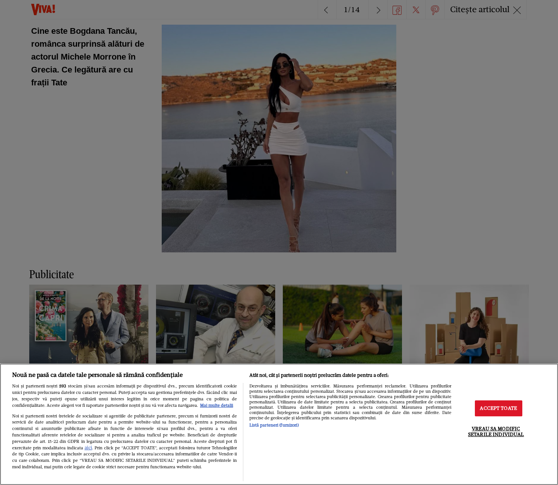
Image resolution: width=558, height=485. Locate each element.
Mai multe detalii (216, 405)
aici (88, 447)
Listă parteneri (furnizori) (274, 425)
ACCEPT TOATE (498, 408)
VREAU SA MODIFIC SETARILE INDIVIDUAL (496, 432)
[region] (279, 424)
